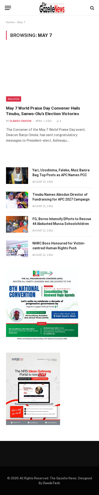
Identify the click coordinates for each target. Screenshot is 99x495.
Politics (13, 99)
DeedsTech (51, 483)
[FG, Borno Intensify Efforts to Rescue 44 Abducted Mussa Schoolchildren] (17, 224)
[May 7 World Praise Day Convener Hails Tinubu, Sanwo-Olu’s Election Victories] (49, 75)
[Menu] (8, 7)
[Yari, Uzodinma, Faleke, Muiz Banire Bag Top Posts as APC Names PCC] (17, 175)
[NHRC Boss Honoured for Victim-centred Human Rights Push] (17, 248)
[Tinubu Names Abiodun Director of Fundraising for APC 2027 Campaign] (17, 200)
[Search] (91, 7)
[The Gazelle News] (52, 8)
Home (10, 22)
